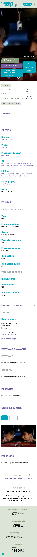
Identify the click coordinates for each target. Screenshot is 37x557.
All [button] (5, 418)
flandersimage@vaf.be (9, 334)
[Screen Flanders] (18, 526)
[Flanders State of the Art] (10, 538)
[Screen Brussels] (18, 538)
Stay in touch (18, 488)
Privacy (16, 499)
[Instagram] (29, 492)
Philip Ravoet (19, 174)
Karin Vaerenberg (7, 174)
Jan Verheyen (29, 90)
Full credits (9, 103)
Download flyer (29, 57)
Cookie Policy (27, 499)
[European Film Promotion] (18, 550)
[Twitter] (24, 492)
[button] (35, 4)
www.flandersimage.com (10, 339)
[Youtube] (27, 492)
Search (27, 4)
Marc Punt (29, 98)
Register (24, 501)
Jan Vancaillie (6, 184)
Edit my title (14, 501)
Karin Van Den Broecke (17, 176)
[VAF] (18, 514)
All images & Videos (29, 67)
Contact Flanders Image (17, 479)
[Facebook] (22, 492)
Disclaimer (7, 499)
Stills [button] (14, 418)
